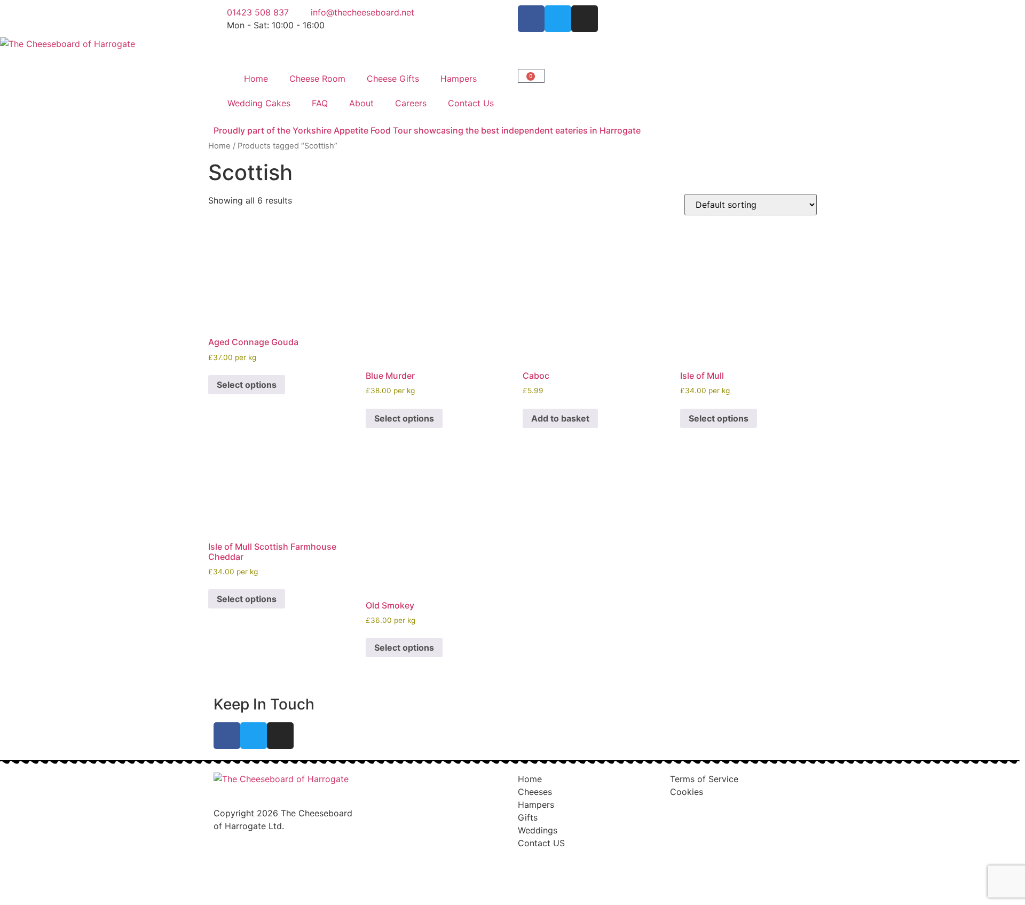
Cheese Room (317, 78)
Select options (247, 384)
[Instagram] (584, 18)
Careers (411, 103)
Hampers (458, 78)
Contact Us (471, 103)
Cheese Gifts (393, 78)
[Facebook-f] (531, 18)
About (361, 103)
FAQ (320, 103)
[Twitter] (558, 18)
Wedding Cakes (258, 103)
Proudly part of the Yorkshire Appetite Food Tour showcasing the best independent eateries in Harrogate (427, 130)
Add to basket (560, 418)
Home (256, 78)
